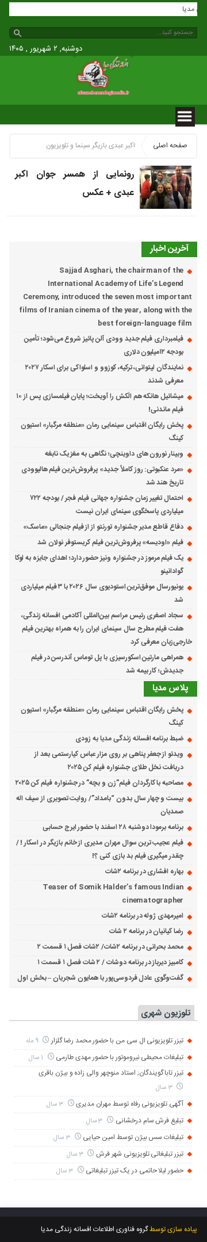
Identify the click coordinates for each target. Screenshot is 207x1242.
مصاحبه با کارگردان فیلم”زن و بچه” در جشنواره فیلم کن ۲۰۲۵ (99, 783)
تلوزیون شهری (165, 1013)
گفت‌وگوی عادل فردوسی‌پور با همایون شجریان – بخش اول (100, 978)
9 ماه (33, 1040)
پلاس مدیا (170, 688)
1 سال (37, 1057)
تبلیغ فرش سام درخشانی (149, 1120)
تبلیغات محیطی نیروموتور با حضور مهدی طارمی (119, 1057)
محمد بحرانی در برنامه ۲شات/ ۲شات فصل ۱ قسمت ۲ (110, 947)
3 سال (165, 1087)
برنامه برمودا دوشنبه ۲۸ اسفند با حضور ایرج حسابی (113, 827)
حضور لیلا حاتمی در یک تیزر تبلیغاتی (134, 1170)
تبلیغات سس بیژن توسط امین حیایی (133, 1137)
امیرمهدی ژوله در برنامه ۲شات (142, 916)
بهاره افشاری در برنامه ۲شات (144, 871)
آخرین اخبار (169, 249)
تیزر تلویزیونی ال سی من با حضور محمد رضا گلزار (117, 1040)
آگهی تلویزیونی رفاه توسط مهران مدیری (129, 1104)
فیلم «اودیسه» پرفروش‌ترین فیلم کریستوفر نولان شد (110, 542)
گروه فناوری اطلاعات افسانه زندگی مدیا (94, 1229)
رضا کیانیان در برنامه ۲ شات (146, 931)
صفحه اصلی (170, 145)
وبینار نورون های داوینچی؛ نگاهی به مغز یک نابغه (114, 454)
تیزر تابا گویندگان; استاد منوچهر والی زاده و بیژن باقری (111, 1073)
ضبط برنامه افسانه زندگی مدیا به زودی (129, 738)
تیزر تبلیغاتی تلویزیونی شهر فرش (139, 1154)
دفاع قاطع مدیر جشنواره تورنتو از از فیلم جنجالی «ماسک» (103, 527)
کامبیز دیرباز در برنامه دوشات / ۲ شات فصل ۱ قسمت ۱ (110, 962)
